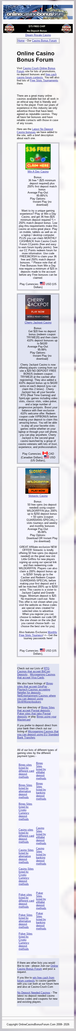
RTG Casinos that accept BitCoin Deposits (33, 671)
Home (21, 40)
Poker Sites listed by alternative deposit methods (25, 921)
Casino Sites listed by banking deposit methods (41, 856)
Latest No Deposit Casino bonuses (35, 131)
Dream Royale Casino (38, 35)
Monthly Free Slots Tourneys (38, 634)
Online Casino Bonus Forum (37, 967)
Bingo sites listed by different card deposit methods (26, 771)
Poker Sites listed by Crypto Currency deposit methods (25, 941)
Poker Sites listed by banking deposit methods (41, 921)
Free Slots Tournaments (44, 80)
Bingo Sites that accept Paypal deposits (36, 709)
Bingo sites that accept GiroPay (35, 685)
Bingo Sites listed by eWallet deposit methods (41, 771)
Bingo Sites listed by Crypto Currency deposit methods (25, 811)
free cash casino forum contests (37, 76)
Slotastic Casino (38, 495)
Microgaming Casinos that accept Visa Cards (36, 676)
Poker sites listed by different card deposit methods (26, 900)
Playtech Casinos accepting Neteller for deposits (33, 691)
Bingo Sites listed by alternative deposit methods (25, 791)
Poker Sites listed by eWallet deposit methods (41, 900)
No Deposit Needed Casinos (33, 992)
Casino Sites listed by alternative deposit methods (26, 856)
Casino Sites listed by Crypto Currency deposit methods (26, 876)
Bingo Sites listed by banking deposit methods (41, 791)
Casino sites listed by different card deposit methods (26, 835)
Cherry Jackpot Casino (38, 322)
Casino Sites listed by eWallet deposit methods (41, 836)
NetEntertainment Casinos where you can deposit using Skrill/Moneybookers (36, 698)
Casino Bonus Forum (44, 40)
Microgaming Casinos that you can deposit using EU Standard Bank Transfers (38, 734)
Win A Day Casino (38, 171)
